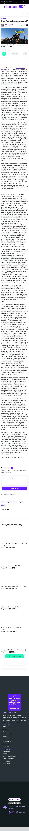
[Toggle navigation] (24, 13)
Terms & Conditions (8, 758)
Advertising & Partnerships (10, 756)
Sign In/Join (6, 3)
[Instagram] (25, 1)
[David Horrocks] (2, 25)
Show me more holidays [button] (14, 656)
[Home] (14, 6)
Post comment (14, 488)
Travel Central (22, 3)
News (2, 502)
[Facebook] (23, 1)
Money (4, 729)
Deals (11, 3)
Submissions (6, 751)
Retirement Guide (7, 741)
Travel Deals (6, 744)
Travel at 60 (16, 3)
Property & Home (7, 734)
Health (4, 731)
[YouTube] (27, 1)
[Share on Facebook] (27, 25)
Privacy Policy (6, 763)
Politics (3, 505)
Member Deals (7, 739)
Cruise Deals (6, 746)
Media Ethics (6, 761)
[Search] (27, 14)
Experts (21, 502)
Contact (5, 753)
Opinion (15, 502)
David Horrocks (9, 24)
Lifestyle (5, 736)
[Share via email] (25, 25)
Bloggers (8, 502)
